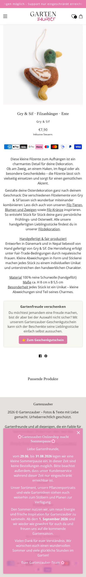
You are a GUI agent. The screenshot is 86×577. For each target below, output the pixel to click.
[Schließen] (78, 433)
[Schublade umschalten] (5, 16)
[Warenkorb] (81, 16)
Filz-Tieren (74, 205)
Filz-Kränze (55, 210)
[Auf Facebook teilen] (40, 356)
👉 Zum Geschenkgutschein (43, 340)
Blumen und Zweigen (21, 210)
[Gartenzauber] (43, 16)
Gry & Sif (43, 121)
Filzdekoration (49, 229)
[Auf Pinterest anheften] (46, 356)
